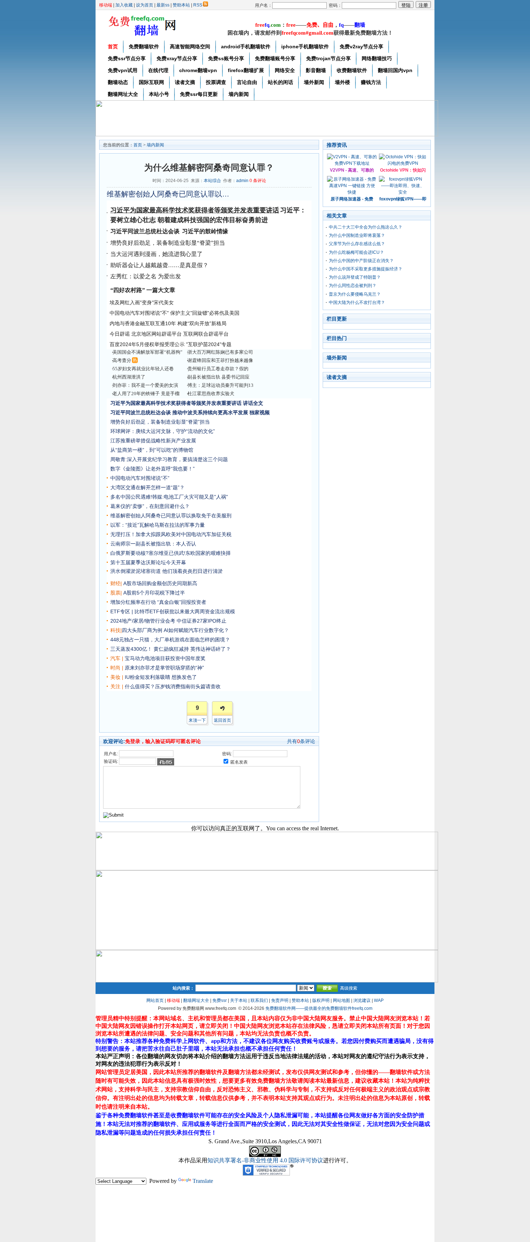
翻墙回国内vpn (395, 70)
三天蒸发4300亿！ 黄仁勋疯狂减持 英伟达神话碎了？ (170, 649)
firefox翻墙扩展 (246, 70)
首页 (113, 46)
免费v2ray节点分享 (361, 46)
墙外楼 (342, 82)
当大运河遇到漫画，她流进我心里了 (156, 254)
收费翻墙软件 (352, 70)
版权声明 (321, 1000)
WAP (379, 1000)
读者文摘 (185, 82)
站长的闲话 (280, 82)
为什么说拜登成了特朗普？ (355, 277)
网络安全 (285, 70)
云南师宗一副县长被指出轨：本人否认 (153, 544)
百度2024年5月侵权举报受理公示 (147, 344)
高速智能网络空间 (190, 46)
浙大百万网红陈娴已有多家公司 (220, 352)
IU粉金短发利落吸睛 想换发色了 (161, 677)
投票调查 (216, 82)
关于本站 (238, 1000)
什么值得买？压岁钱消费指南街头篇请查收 (173, 686)
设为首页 (144, 5)
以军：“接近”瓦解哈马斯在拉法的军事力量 (157, 525)
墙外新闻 (314, 82)
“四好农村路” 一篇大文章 (142, 290)
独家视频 (259, 412)
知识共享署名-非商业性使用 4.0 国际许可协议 (265, 1160)
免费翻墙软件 (144, 46)
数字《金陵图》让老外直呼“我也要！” (152, 469)
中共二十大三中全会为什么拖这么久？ (365, 227)
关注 (115, 686)
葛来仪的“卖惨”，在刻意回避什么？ (150, 506)
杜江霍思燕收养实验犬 (210, 393)
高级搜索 (348, 988)
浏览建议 (362, 1000)
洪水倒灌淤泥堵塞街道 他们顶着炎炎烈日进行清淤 (166, 571)
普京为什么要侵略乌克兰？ (355, 294)
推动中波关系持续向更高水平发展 (210, 412)
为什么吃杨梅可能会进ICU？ (356, 252)
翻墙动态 (118, 82)
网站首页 (155, 1000)
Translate (203, 1181)
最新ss (162, 5)
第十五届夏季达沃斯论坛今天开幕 (148, 562)
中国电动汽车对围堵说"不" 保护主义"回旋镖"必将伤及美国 (174, 313)
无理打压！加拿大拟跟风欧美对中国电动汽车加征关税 (170, 534)
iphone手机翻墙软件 (305, 46)
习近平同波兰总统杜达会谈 (140, 412)
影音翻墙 (316, 70)
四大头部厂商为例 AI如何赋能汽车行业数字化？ (175, 630)
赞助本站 (181, 5)
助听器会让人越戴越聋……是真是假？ (159, 265)
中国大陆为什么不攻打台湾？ (357, 302)
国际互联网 (151, 82)
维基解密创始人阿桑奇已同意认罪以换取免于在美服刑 (168, 194)
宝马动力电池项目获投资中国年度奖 (165, 658)
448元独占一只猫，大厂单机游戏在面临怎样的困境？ (170, 639)
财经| (116, 583)
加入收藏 (124, 5)
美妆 (115, 677)
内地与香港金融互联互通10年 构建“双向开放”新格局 (168, 323)
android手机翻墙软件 (245, 46)
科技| (116, 630)
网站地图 (341, 1000)
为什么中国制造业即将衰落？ (357, 235)
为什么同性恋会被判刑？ (352, 285)
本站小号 (159, 94)
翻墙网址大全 (123, 94)
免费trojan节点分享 (328, 58)
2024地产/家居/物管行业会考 (142, 621)
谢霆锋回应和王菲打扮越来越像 (220, 360)
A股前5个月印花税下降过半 (154, 593)
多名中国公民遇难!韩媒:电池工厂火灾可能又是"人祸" (169, 497)
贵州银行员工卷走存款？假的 (217, 368)
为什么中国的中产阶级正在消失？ (361, 260)
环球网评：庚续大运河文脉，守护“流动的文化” (162, 431)
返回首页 (222, 720)
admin (242, 180)
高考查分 (121, 360)
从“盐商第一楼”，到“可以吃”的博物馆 (151, 450)
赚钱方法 (371, 82)
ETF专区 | (121, 611)
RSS (197, 5)
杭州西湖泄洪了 (128, 377)
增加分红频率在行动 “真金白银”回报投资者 (158, 602)
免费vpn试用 (122, 70)
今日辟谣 (120, 334)
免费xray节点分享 (176, 58)
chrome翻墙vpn (198, 70)
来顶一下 (197, 720)
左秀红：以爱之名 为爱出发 (145, 276)
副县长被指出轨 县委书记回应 (218, 377)
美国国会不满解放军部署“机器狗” (147, 352)
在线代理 (158, 70)
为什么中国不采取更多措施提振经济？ (365, 268)
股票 (115, 593)
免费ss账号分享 (226, 58)
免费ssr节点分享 (127, 58)
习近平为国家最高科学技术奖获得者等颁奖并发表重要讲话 (194, 210)
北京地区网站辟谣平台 (156, 334)
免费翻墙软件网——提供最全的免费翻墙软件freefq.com (318, 1008)
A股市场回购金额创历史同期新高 (160, 583)
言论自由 (247, 82)
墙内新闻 (239, 94)
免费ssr (219, 1000)
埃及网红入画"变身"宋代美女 (142, 302)
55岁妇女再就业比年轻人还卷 (143, 368)
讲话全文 (253, 403)
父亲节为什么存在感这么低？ (357, 243)
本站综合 (212, 180)
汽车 (115, 658)
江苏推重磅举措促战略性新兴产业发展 (153, 440)
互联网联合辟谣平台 (206, 334)
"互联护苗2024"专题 (208, 344)
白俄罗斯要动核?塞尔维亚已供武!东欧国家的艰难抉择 (170, 553)
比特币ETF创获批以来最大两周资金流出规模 (184, 611)
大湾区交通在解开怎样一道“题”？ (147, 487)
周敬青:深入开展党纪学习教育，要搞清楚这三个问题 (169, 459)
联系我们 (259, 1000)
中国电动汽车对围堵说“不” (139, 478)
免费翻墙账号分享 (275, 58)
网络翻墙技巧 (377, 58)
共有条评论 (301, 741)
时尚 (115, 668)
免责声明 (279, 1000)
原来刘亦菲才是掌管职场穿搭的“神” (164, 668)
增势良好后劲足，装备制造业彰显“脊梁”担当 (167, 243)
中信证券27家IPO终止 (201, 621)
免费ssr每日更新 (199, 94)
